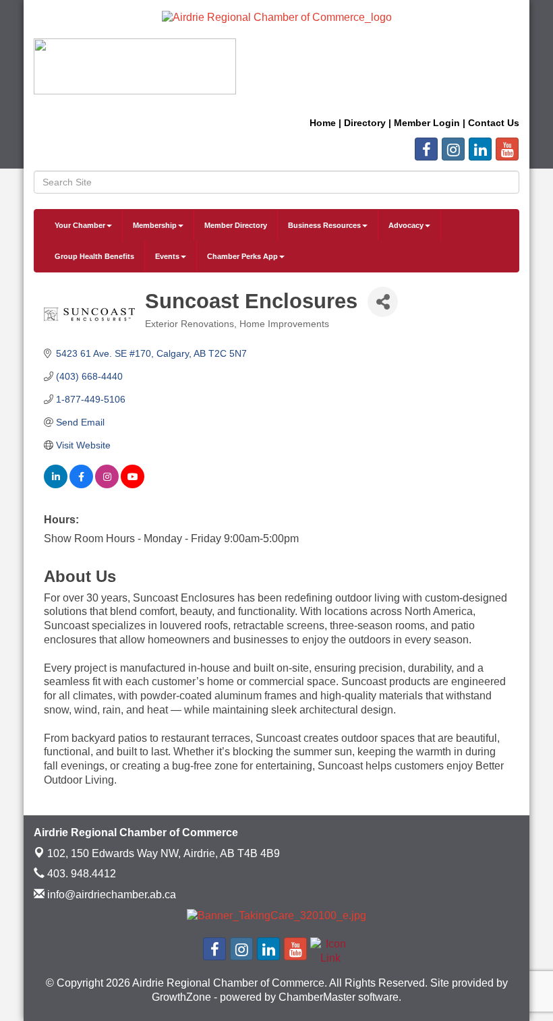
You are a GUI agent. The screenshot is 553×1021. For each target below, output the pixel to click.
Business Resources (324, 225)
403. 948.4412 (80, 873)
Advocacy (406, 225)
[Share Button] (383, 302)
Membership (155, 225)
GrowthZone (181, 997)
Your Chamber (80, 225)
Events (167, 256)
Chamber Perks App (242, 256)
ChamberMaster (317, 997)
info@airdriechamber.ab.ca (110, 894)
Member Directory (235, 225)
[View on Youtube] (132, 484)
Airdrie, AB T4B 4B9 (163, 853)
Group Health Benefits (94, 256)
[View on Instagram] (107, 484)
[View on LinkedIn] (55, 484)
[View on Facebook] (81, 484)
